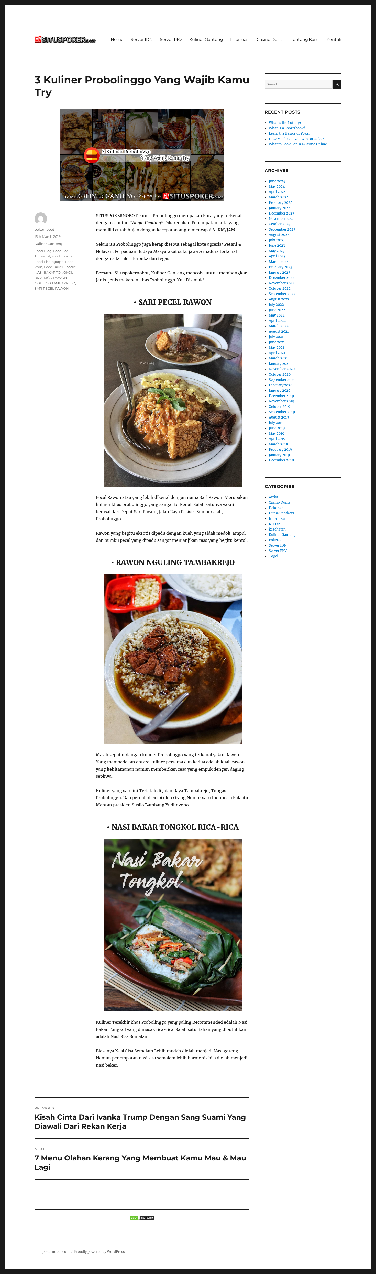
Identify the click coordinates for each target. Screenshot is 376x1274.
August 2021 (279, 331)
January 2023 (279, 272)
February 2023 (280, 267)
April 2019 (277, 439)
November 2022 (282, 283)
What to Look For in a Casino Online (298, 144)
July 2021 (276, 337)
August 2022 (279, 299)
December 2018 (281, 460)
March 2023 (278, 262)
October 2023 (279, 224)
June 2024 (277, 181)
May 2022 (277, 315)
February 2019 (280, 449)
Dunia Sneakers (281, 513)
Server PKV (171, 39)
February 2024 (280, 202)
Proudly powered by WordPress (99, 1251)
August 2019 (279, 417)
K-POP (274, 524)
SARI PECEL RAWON (52, 288)
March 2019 (278, 444)
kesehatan (277, 529)
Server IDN (142, 39)
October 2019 (279, 406)
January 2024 (279, 208)
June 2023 (277, 245)
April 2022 (277, 321)
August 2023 (279, 235)
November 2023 (281, 219)
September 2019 (282, 412)
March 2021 (278, 358)
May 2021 (276, 347)
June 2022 (277, 310)
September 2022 (282, 294)
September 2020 (282, 380)
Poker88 (275, 540)
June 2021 (277, 342)
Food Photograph (49, 262)
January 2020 (279, 390)
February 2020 (280, 385)
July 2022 (276, 304)
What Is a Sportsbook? (287, 128)
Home (117, 39)
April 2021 (277, 353)
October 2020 (280, 374)
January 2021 (279, 364)
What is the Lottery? (285, 123)
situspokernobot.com (52, 1251)
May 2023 (276, 251)
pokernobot (44, 229)
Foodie (70, 267)
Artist (273, 497)
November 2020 (282, 369)
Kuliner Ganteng (206, 39)
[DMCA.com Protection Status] (142, 1217)
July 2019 (276, 423)
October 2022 (280, 288)
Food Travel (53, 267)
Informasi (239, 39)
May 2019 (276, 433)
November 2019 (281, 401)
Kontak (334, 39)
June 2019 (277, 428)
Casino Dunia (270, 39)
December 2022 (281, 278)
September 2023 (282, 229)
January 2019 (279, 455)
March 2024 (279, 197)
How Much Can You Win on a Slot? (296, 139)
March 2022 (279, 326)
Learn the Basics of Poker (289, 133)
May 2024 (277, 186)
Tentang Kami (305, 39)
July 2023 (276, 240)
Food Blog (43, 251)
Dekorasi (276, 508)
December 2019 (281, 396)
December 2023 (281, 213)
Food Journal (63, 256)
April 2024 (277, 192)
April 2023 (277, 256)
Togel (273, 556)
